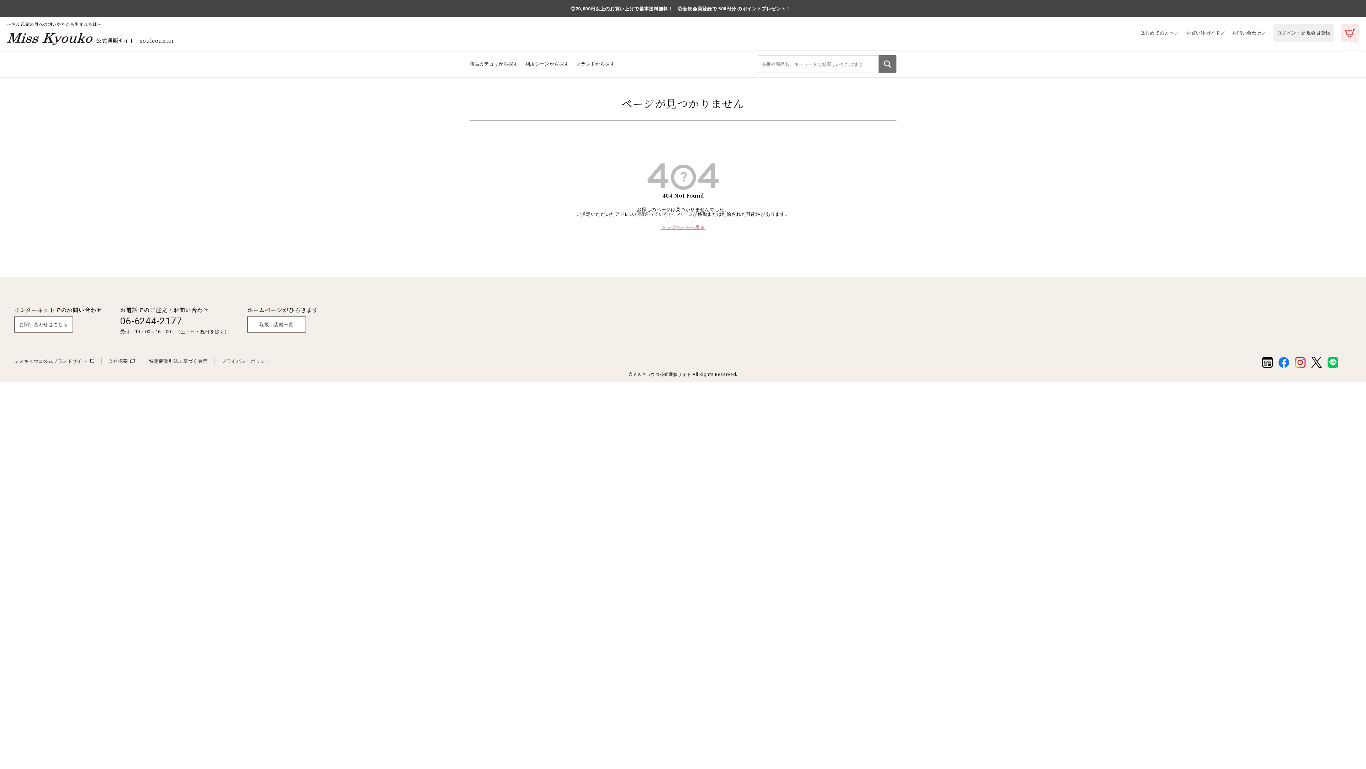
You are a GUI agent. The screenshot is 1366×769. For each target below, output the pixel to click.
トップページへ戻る (683, 227)
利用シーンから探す (547, 64)
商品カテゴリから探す (494, 64)
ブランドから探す (595, 64)
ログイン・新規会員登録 (1303, 33)
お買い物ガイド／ (1205, 33)
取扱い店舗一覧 (276, 324)
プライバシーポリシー (246, 361)
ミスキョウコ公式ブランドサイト (50, 361)
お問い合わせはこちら (43, 324)
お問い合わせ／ (1249, 33)
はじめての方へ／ (1159, 33)
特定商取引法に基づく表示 (178, 361)
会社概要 (118, 361)
